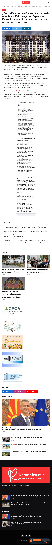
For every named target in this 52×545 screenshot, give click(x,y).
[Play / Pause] (31, 540)
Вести (4, 9)
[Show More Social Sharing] (33, 28)
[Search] (48, 2)
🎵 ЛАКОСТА (37, 539)
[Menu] (4, 2)
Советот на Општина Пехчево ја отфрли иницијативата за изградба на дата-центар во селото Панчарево (13, 271)
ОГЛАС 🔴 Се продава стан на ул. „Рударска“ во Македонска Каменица (29, 444)
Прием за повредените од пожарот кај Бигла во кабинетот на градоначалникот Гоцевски (38, 271)
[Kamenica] (26, 2)
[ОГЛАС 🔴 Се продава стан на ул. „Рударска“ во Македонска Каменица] (6, 446)
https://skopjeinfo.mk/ (22, 91)
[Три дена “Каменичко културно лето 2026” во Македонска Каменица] (6, 453)
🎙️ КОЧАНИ (45, 539)
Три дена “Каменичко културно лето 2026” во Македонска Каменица (28, 451)
